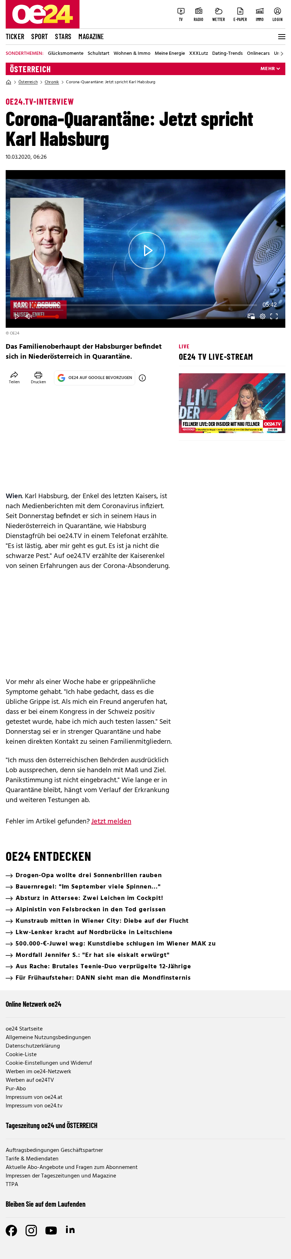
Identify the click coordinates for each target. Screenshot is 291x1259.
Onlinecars (258, 54)
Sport (39, 36)
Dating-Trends (227, 54)
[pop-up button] (262, 316)
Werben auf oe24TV (30, 1080)
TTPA (12, 1184)
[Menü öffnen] (281, 36)
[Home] (8, 82)
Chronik (52, 82)
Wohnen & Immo (132, 54)
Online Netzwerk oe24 (33, 1004)
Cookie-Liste (21, 1054)
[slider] (145, 305)
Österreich (30, 69)
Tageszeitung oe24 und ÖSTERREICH (52, 1125)
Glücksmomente (65, 54)
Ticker (15, 36)
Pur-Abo (16, 1089)
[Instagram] (31, 1230)
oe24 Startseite (24, 1029)
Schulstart (98, 54)
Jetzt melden (111, 822)
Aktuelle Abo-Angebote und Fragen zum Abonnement (72, 1167)
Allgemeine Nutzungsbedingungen (48, 1037)
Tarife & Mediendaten (32, 1159)
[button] (147, 250)
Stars (63, 36)
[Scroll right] (281, 53)
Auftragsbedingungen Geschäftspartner (54, 1150)
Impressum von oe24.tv (34, 1106)
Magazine (91, 36)
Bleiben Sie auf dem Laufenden (46, 1204)
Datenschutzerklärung (33, 1046)
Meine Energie (170, 54)
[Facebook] (11, 1230)
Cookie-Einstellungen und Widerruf (49, 1063)
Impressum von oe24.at (34, 1097)
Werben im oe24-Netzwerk (38, 1071)
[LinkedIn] (71, 1230)
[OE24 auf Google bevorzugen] (142, 378)
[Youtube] (51, 1230)
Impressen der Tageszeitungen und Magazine (61, 1176)
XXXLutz (198, 54)
